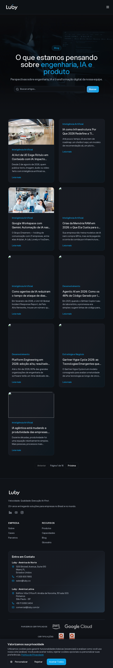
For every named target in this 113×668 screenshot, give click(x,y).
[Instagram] (22, 512)
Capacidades (48, 533)
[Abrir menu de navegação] (107, 7)
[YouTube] (16, 512)
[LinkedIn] (10, 512)
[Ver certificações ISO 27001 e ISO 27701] (66, 637)
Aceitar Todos (56, 661)
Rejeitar (38, 661)
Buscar (93, 89)
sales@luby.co (23, 580)
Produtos (46, 528)
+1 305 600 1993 (24, 576)
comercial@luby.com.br (27, 607)
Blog (44, 537)
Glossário (46, 542)
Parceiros (13, 537)
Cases (11, 533)
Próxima (72, 465)
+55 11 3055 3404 (24, 603)
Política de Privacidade (32, 654)
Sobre (11, 528)
